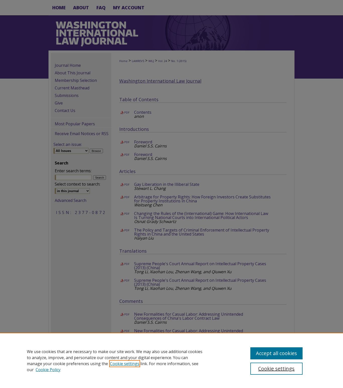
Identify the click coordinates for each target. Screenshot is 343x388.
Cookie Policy (48, 369)
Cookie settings (124, 363)
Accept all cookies (276, 353)
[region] (171, 360)
